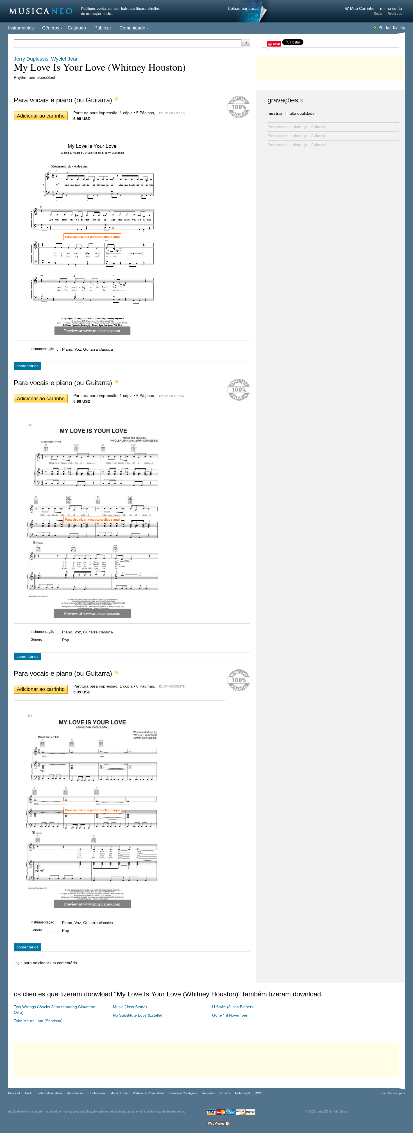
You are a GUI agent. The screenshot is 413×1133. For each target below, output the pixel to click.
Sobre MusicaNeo (49, 1093)
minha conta (391, 8)
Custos (225, 1093)
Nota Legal (242, 1093)
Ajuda (28, 1093)
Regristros (395, 13)
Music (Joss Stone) (130, 1007)
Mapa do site (119, 1093)
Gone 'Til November (230, 1015)
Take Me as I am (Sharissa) (38, 1021)
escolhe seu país (393, 1093)
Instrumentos (21, 28)
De (395, 27)
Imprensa (208, 1093)
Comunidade (132, 28)
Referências (75, 1093)
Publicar (102, 28)
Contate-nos (96, 1093)
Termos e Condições (183, 1093)
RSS (258, 1093)
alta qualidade (302, 113)
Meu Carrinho (363, 8)
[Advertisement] (330, 67)
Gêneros (50, 28)
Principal (14, 1093)
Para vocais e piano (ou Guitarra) (297, 127)
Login (18, 963)
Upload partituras (243, 8)
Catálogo (77, 28)
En (388, 27)
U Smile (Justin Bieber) (232, 1007)
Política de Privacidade (148, 1093)
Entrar (378, 13)
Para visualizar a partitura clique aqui (92, 236)
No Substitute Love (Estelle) (137, 1015)
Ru (402, 27)
